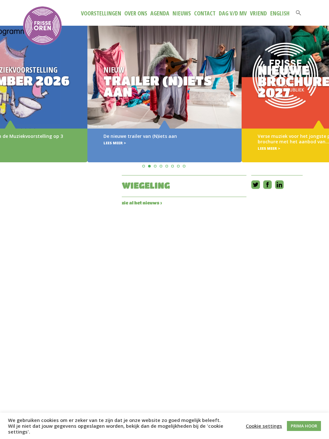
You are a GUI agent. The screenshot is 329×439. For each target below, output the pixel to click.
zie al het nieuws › (142, 202)
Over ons (135, 13)
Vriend (258, 13)
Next (323, 85)
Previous (6, 85)
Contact (205, 13)
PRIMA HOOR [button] (304, 426)
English (279, 13)
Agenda (159, 13)
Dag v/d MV (233, 13)
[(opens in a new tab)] (164, 94)
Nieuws (182, 13)
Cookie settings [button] (264, 426)
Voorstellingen (101, 13)
